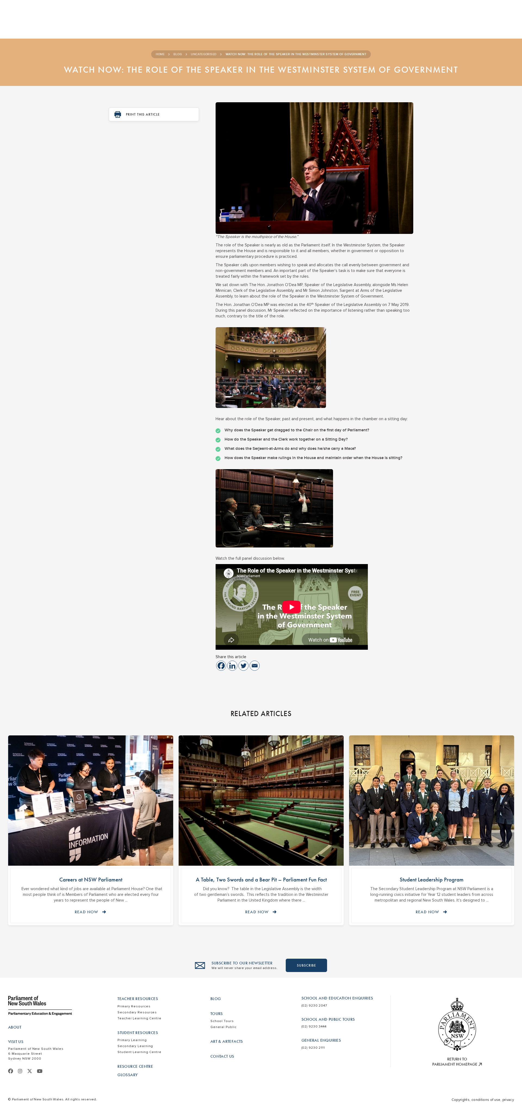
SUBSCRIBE (306, 965)
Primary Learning (132, 1040)
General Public (223, 1027)
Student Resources (137, 1032)
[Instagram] (20, 1071)
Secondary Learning (135, 1046)
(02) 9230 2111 (313, 1048)
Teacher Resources (137, 998)
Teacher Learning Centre (139, 1018)
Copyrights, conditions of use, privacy (483, 1100)
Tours (216, 1013)
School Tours (222, 1021)
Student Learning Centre (139, 1052)
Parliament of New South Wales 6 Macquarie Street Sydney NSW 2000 (36, 1054)
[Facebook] (221, 666)
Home (160, 54)
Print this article (143, 114)
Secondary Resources (137, 1012)
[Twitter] (243, 666)
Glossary (127, 1075)
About (14, 1027)
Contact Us (222, 1056)
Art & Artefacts (226, 1041)
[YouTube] (39, 1071)
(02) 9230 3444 (314, 1027)
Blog (177, 54)
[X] (29, 1071)
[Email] (255, 666)
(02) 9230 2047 (314, 1006)
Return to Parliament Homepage (455, 1062)
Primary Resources (133, 1006)
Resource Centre (135, 1066)
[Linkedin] (232, 666)
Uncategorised (203, 54)
